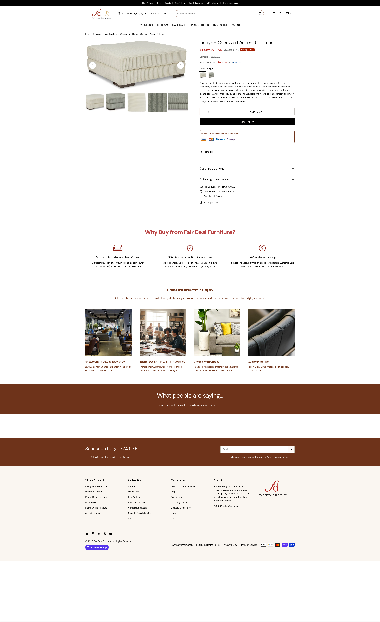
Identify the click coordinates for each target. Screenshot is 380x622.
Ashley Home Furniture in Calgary (111, 34)
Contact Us (176, 497)
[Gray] (211, 75)
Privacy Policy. (281, 457)
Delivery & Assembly (181, 507)
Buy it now (247, 121)
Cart (130, 518)
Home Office (220, 25)
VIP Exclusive (212, 3)
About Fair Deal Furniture (183, 486)
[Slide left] (92, 65)
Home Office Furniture (96, 507)
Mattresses (178, 25)
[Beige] (203, 75)
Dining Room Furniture (96, 497)
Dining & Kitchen (199, 25)
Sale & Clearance (196, 3)
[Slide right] (180, 65)
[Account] (274, 13)
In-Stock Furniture (136, 502)
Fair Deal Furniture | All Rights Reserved (113, 541)
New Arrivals (147, 3)
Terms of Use (264, 457)
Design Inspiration (230, 3)
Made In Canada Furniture (140, 513)
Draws (174, 513)
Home (88, 34)
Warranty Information (182, 544)
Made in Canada (164, 3)
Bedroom (162, 25)
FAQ (173, 518)
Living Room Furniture (96, 486)
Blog (173, 491)
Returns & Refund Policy (208, 544)
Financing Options (180, 502)
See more (240, 101)
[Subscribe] (291, 449)
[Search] (260, 13)
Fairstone (237, 62)
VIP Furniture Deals (137, 507)
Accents (236, 25)
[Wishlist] (280, 13)
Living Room (146, 25)
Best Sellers (180, 3)
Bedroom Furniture (94, 491)
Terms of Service (249, 544)
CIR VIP (131, 486)
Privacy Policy (230, 544)
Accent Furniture (93, 513)
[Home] (101, 13)
